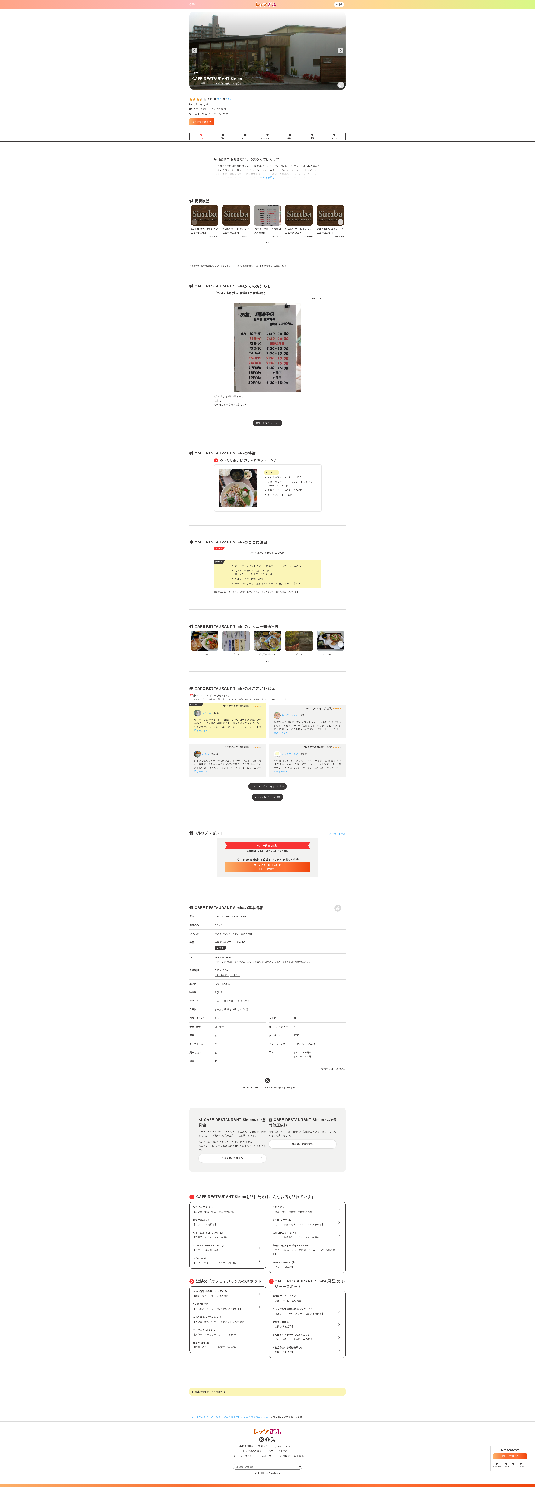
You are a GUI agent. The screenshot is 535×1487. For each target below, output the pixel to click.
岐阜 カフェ (222, 1417)
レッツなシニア (290, 754)
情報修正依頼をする (302, 1144)
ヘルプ (269, 1451)
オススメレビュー (267, 136)
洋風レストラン (209, 83)
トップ (200, 136)
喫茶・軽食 (224, 83)
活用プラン (264, 1446)
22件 (219, 99)
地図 (312, 136)
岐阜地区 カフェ (239, 1417)
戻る (194, 4)
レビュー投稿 (497, 1466)
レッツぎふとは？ (252, 1451)
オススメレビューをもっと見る (267, 786)
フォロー (506, 1466)
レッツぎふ (197, 1417)
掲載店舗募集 (246, 1446)
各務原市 (237, 83)
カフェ (195, 83)
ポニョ (205, 754)
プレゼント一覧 (337, 833)
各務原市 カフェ (259, 1417)
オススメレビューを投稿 (267, 797)
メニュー (245, 136)
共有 (513, 1466)
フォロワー (334, 136)
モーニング (222, 975)
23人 (228, 99)
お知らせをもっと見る (267, 423)
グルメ (209, 1417)
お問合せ (285, 1456)
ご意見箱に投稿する (232, 1158)
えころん (206, 713)
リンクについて (282, 1446)
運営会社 (299, 1456)
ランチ (235, 975)
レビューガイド (267, 1456)
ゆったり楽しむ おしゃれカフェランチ (248, 460)
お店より (289, 136)
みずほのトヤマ (290, 715)
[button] (340, 51)
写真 (223, 136)
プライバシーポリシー (243, 1456)
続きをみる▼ (201, 730)
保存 (340, 85)
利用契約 (282, 1451)
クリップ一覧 (521, 1466)
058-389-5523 (510, 1450)
